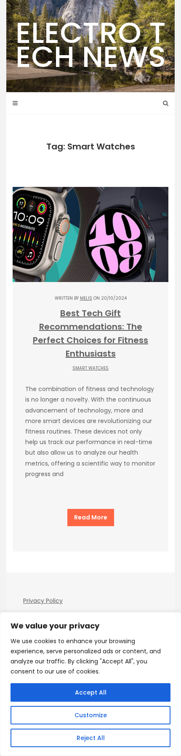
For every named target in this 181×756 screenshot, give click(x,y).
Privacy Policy (43, 600)
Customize (91, 715)
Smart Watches (90, 368)
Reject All (91, 738)
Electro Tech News (91, 44)
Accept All (90, 692)
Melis (86, 298)
